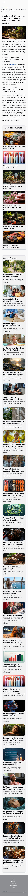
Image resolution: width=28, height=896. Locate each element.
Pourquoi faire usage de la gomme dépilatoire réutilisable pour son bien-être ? (13, 207)
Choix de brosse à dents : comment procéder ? (11, 166)
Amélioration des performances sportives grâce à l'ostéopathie (12, 399)
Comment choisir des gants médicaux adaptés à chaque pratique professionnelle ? (13, 495)
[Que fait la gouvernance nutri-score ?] (14, 559)
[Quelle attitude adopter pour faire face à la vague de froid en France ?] (14, 632)
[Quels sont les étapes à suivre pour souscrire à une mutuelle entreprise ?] (14, 177)
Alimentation (13, 885)
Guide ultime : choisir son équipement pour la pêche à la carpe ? (13, 375)
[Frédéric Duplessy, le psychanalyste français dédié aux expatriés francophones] (14, 315)
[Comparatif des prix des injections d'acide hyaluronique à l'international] (14, 754)
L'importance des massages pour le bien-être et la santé (13, 739)
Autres (7, 7)
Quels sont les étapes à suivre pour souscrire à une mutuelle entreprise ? (12, 186)
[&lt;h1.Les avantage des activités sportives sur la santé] (14, 656)
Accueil (2, 7)
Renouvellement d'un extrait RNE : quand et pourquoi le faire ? (14, 544)
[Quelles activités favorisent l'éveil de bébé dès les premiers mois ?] (14, 340)
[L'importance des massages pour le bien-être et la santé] (14, 730)
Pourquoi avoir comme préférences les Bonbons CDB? (12, 246)
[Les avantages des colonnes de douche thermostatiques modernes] (14, 413)
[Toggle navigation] (3, 2)
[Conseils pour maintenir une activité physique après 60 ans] (14, 436)
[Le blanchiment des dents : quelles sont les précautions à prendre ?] (14, 779)
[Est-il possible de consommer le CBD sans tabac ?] (14, 218)
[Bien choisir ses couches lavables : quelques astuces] (14, 138)
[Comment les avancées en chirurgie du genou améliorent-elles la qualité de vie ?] (14, 266)
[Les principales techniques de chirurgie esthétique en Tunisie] (14, 803)
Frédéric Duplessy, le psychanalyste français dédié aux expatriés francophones (12, 327)
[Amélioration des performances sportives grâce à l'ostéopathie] (14, 389)
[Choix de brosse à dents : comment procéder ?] (14, 157)
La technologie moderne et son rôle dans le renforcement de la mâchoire (13, 717)
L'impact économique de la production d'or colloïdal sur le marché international (14, 863)
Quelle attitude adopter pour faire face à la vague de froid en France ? (14, 642)
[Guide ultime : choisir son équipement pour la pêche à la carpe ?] (14, 364)
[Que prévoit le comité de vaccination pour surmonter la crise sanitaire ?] (14, 607)
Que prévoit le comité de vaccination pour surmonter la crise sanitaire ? (14, 618)
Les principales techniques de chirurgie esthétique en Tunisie (13, 814)
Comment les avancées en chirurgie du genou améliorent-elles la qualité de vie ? (13, 278)
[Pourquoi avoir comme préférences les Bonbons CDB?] (14, 237)
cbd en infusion (13, 64)
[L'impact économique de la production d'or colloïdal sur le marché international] (14, 852)
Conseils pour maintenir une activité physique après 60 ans (14, 446)
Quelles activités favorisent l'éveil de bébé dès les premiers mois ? (13, 350)
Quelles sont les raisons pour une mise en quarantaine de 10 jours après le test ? (12, 594)
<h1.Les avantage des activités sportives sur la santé (12, 667)
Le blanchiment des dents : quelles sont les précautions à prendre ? (13, 789)
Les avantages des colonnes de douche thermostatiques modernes (13, 423)
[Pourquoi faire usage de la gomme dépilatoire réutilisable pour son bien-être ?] (14, 197)
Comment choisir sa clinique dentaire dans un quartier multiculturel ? (12, 301)
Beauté (13, 881)
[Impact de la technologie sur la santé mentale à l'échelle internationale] (14, 828)
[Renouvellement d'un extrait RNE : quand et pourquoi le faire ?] (14, 534)
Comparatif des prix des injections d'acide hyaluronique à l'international (12, 766)
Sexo (13, 879)
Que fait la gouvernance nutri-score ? (12, 568)
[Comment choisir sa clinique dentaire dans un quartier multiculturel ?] (14, 291)
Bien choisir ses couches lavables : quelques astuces (14, 147)
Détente (13, 883)
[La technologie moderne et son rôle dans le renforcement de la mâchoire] (14, 705)
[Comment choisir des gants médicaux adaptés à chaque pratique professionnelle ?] (14, 485)
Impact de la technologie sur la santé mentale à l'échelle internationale (12, 838)
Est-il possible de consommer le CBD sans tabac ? (13, 227)
